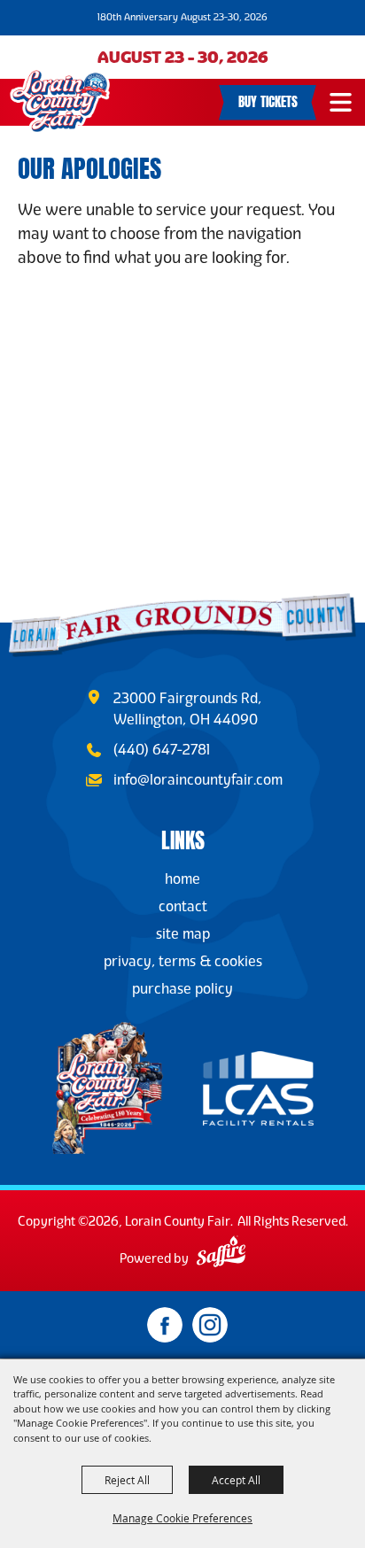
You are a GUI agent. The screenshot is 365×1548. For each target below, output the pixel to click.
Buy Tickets (268, 100)
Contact (183, 906)
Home (182, 879)
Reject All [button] (127, 1480)
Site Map (183, 933)
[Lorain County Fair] (60, 101)
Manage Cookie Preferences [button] (182, 1518)
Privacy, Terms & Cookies (183, 961)
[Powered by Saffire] (221, 1254)
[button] (340, 102)
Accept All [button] (236, 1480)
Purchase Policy (182, 988)
